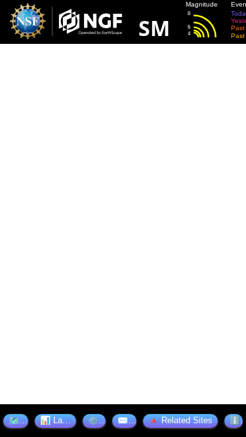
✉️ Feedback (126, 420)
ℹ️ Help (236, 420)
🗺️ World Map (18, 420)
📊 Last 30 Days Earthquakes (58, 420)
